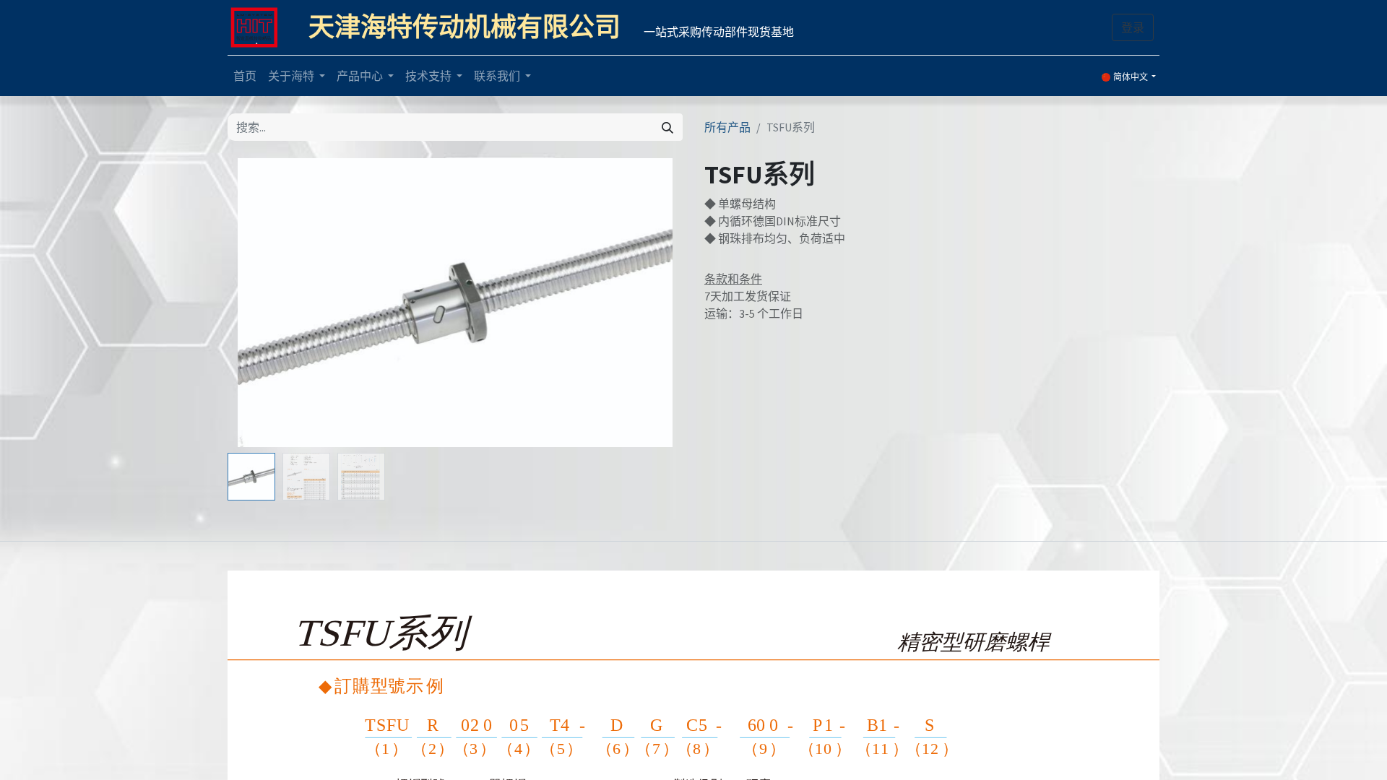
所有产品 (727, 127)
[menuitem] (245, 75)
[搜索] (667, 127)
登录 (1132, 27)
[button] (262, 303)
